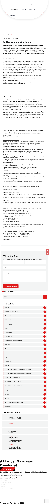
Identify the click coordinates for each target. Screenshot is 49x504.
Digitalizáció (8, 315)
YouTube (46, 493)
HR (5, 348)
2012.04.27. (7, 38)
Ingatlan (7, 353)
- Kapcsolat (2, 486)
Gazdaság (7, 344)
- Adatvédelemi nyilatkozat (6, 482)
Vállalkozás (8, 406)
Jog (6, 357)
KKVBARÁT (32, 9)
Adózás (7, 307)
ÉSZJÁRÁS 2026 (12, 425)
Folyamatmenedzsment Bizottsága (14, 340)
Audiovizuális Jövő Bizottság (12, 311)
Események (30, 4)
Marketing (7, 398)
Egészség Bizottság (10, 320)
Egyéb (6, 328)
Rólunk (12, 4)
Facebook (4, 493)
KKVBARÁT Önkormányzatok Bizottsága (15, 386)
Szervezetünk (20, 4)
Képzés (7, 365)
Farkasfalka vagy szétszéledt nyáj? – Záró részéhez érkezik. (14, 447)
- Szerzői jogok (3, 480)
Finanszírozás (8, 336)
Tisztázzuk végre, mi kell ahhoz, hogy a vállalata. (15, 418)
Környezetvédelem (10, 390)
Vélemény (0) (15, 38)
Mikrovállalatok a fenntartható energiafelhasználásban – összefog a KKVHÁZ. (15, 439)
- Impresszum (3, 484)
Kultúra (7, 394)
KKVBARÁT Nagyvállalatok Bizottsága (14, 381)
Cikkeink (24, 9)
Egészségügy (8, 324)
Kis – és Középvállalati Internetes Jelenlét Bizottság (18, 369)
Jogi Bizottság (8, 361)
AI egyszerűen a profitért (12, 431)
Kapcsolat (12, 15)
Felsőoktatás (8, 332)
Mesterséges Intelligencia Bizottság (14, 402)
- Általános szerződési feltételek (7, 488)
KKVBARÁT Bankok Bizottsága (12, 377)
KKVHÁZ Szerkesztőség (13, 34)
